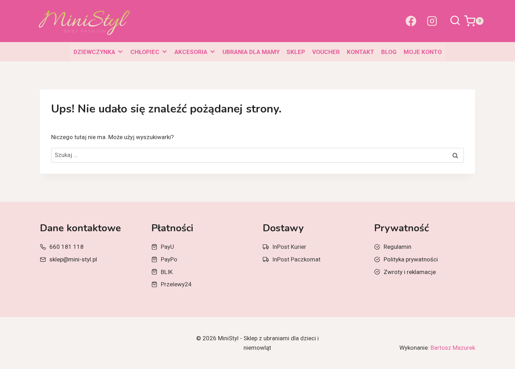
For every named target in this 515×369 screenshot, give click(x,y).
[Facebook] (410, 21)
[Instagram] (431, 21)
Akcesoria (190, 51)
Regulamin (397, 246)
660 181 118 (66, 246)
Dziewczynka (94, 51)
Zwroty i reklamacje (410, 271)
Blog (389, 51)
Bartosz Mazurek (453, 347)
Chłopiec (144, 51)
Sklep (296, 51)
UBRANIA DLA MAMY (251, 51)
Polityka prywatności (411, 259)
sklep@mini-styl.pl (73, 259)
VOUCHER (326, 51)
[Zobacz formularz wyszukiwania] (455, 21)
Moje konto (423, 51)
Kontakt (360, 51)
